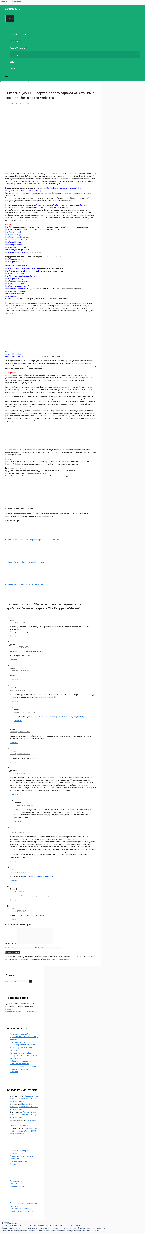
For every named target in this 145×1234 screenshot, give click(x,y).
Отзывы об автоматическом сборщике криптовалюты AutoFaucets (33, 539)
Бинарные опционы (21, 55)
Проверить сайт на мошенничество (21, 1012)
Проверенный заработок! (35, 473)
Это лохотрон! (15, 41)
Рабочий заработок (48, 82)
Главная (13, 27)
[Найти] (30, 981)
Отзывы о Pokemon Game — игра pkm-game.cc (24, 562)
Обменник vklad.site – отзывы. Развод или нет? (24, 584)
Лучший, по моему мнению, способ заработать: (20, 82)
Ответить (14, 636)
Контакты (14, 68)
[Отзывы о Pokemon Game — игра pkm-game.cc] (16, 559)
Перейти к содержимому (10, 1)
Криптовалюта (16, 1183)
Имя (7, 948)
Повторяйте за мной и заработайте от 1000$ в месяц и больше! (24, 1037)
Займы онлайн (16, 1181)
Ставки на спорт (17, 1153)
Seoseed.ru (12, 8)
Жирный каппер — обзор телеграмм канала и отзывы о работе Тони (23, 1055)
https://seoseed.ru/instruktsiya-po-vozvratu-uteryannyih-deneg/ (59, 716)
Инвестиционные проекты (22, 1156)
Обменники (15, 1158)
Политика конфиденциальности (55, 959)
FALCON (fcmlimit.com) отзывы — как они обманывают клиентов (23, 1069)
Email (36, 948)
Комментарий (11, 943)
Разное (13, 1164)
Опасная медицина (18, 1161)
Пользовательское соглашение (23, 1203)
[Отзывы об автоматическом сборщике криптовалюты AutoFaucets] (16, 537)
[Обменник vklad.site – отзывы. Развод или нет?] (16, 582)
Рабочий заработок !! (18, 34)
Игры (12, 61)
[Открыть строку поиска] (7, 77)
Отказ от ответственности (21, 1211)
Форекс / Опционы (17, 48)
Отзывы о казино (17, 1186)
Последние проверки (19, 1150)
